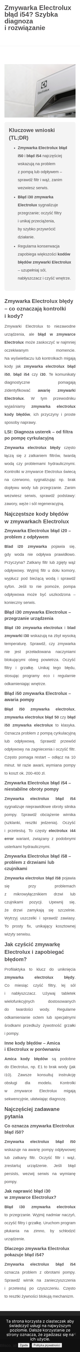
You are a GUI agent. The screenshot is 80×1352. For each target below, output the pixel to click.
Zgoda (24, 1345)
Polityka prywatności (47, 1345)
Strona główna (17, 54)
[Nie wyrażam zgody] (74, 1334)
